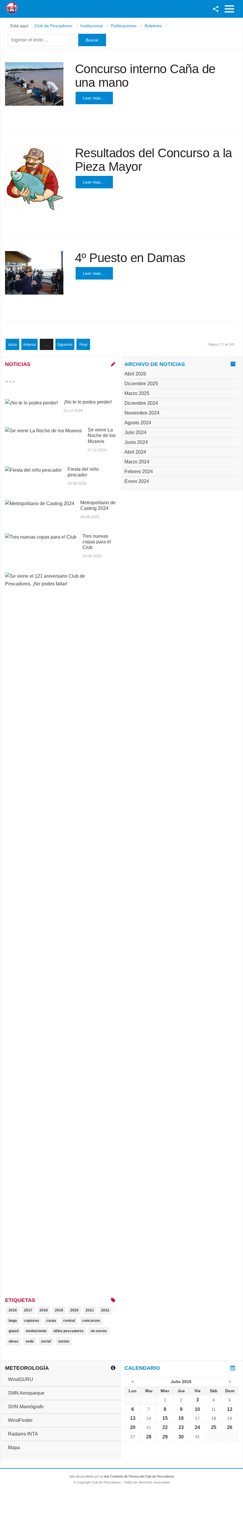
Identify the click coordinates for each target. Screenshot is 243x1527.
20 (132, 1427)
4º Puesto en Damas (130, 258)
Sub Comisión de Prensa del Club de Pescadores (138, 1476)
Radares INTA (23, 1433)
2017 (28, 1310)
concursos (91, 1321)
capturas (31, 1321)
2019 (59, 1310)
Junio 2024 (136, 442)
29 (165, 1436)
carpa (51, 1321)
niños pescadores (68, 1331)
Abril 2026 (135, 373)
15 (165, 1418)
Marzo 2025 (136, 393)
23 (181, 1427)
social (46, 1341)
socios (63, 1341)
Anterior (29, 345)
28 (148, 1436)
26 (229, 1427)
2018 (43, 1310)
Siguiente (65, 345)
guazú (14, 1331)
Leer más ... (94, 98)
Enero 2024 (136, 481)
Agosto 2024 (137, 422)
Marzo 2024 (136, 461)
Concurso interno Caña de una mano (145, 75)
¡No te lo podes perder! (88, 401)
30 (181, 1436)
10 (197, 1409)
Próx (24, 382)
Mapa (14, 1447)
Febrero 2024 (138, 471)
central (69, 1321)
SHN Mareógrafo (26, 1406)
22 (165, 1427)
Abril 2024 (135, 452)
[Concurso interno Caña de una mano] (34, 84)
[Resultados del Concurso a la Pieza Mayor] (34, 178)
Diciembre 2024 (141, 403)
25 (213, 1427)
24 (197, 1427)
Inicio (12, 345)
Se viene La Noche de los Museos (102, 435)
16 (181, 1418)
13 (132, 1418)
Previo (19, 382)
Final (83, 345)
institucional (36, 1331)
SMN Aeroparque (26, 1393)
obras (13, 1341)
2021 (90, 1310)
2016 (13, 1310)
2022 (105, 1310)
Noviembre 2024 (141, 412)
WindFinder (20, 1420)
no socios (99, 1331)
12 (229, 1409)
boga (13, 1321)
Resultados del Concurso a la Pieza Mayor (153, 160)
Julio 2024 (135, 432)
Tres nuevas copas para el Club (96, 542)
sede (29, 1341)
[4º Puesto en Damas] (34, 273)
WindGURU (20, 1379)
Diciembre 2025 (141, 383)
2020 (74, 1310)
